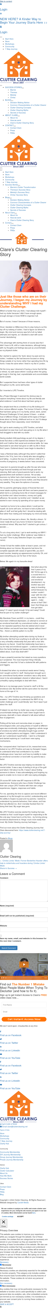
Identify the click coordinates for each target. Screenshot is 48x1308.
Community (9, 179)
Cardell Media (23, 1202)
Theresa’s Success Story (20, 189)
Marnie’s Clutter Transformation (23, 187)
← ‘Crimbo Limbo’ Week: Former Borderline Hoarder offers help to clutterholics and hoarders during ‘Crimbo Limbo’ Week (24, 863)
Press (12, 227)
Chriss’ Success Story (19, 195)
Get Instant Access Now (24, 1019)
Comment (4, 878)
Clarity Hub (4, 1143)
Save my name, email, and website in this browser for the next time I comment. (23, 939)
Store (7, 174)
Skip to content (6, 1)
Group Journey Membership (11, 1157)
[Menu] (1, 85)
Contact (8, 222)
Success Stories (11, 184)
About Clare (10, 212)
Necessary (6, 1264)
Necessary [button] (4, 1262)
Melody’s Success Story (19, 192)
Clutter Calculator (7, 1170)
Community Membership (10, 1152)
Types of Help (4, 1130)
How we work (15, 217)
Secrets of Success (18, 210)
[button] (1, 1306)
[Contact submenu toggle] (12, 223)
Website (3, 925)
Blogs (7, 197)
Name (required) (7, 905)
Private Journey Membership (11, 1159)
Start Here (9, 172)
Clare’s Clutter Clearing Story (22, 220)
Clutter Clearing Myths (19, 207)
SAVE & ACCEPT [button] (7, 1304)
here (33, 1213)
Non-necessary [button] (6, 1283)
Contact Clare (15, 225)
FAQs (12, 230)
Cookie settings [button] (7, 1216)
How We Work (6, 1175)
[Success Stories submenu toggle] (19, 185)
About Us (14, 215)
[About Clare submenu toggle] (16, 213)
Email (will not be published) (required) (17, 915)
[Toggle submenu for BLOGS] (12, 100)
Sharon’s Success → (8, 868)
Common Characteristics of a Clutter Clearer (28, 202)
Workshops (9, 177)
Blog (2, 1194)
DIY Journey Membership (10, 1154)
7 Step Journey (11, 182)
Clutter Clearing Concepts (20, 205)
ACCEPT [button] (20, 1216)
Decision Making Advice (19, 200)
